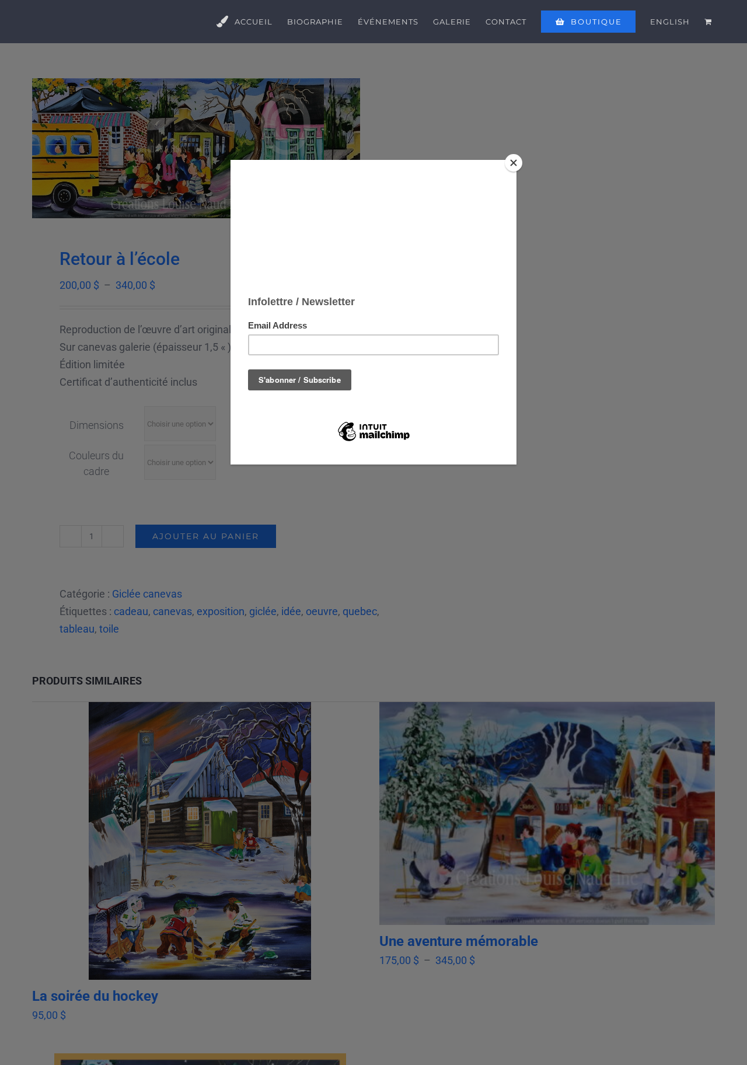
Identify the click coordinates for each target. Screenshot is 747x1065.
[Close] (513, 163)
